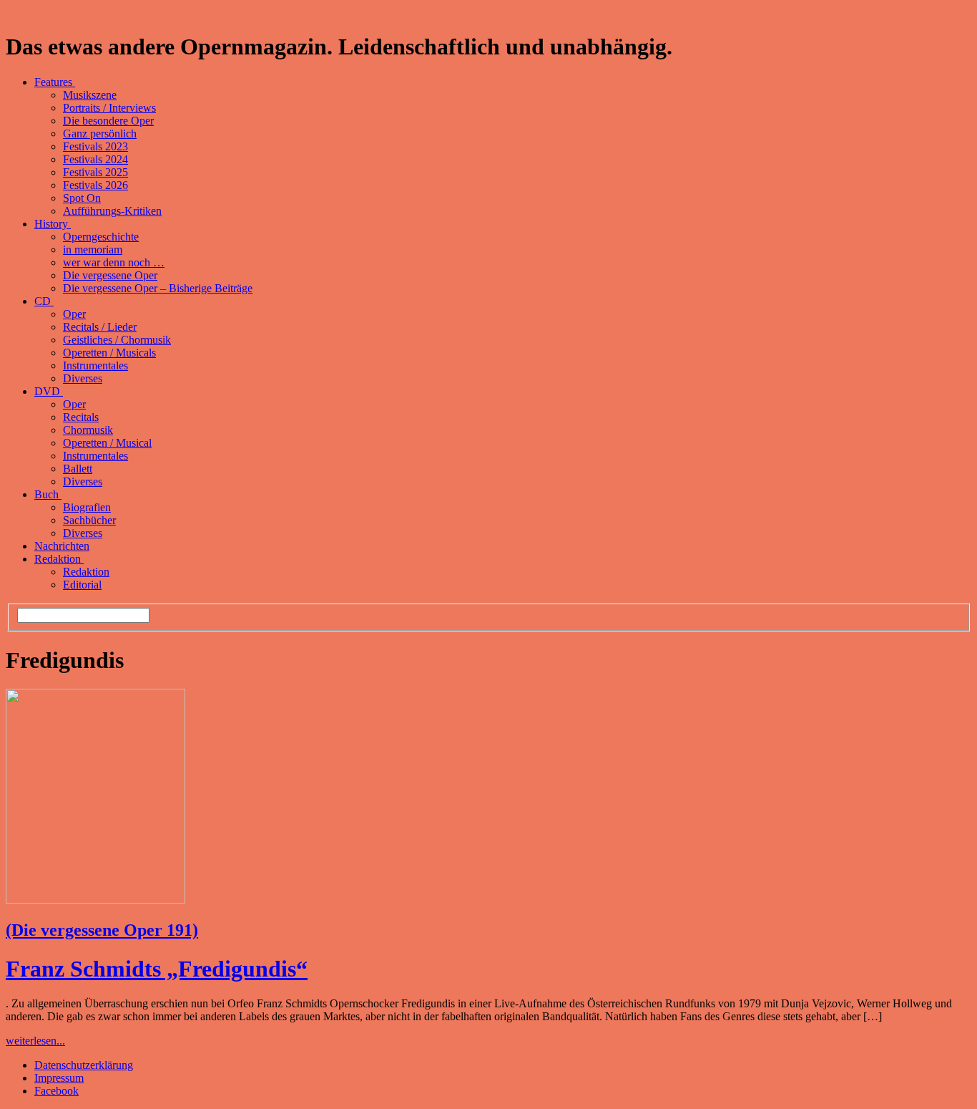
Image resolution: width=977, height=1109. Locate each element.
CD (44, 301)
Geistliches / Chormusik (117, 340)
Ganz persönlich (100, 133)
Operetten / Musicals (109, 353)
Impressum (59, 1078)
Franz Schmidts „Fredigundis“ (157, 969)
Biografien (87, 507)
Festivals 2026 (95, 185)
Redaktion (59, 559)
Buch (48, 494)
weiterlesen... (35, 1041)
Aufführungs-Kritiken (112, 211)
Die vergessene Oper (110, 275)
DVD (48, 391)
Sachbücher (89, 520)
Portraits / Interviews (109, 108)
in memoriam (92, 249)
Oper (74, 314)
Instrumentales (95, 365)
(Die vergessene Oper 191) (102, 930)
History (52, 224)
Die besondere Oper (108, 121)
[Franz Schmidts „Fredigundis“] (95, 900)
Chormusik (88, 430)
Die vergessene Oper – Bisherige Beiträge (157, 288)
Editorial (82, 584)
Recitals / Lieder (100, 327)
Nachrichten (61, 546)
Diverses (82, 378)
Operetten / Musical (107, 443)
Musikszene (90, 95)
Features (54, 82)
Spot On (82, 198)
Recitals (81, 417)
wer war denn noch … (114, 262)
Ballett (77, 469)
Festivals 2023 (95, 146)
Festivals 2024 (95, 159)
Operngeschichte (101, 237)
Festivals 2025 (95, 172)
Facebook (56, 1091)
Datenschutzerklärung (83, 1065)
